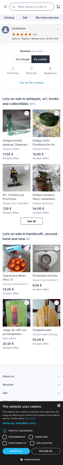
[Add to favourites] (58, 29)
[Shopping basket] (58, 7)
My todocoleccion (47, 17)
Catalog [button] (9, 17)
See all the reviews (32, 82)
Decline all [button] (46, 451)
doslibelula (18, 28)
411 (32, 104)
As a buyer (23, 59)
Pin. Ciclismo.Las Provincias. (13, 196)
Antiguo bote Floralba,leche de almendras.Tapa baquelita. (43, 142)
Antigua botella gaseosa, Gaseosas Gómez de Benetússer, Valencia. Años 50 (16, 142)
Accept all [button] (16, 451)
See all (31, 221)
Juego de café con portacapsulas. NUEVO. (15, 332)
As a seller (40, 59)
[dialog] (31, 433)
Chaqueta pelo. (42, 330)
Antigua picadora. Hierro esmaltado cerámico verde (44, 197)
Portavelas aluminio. (45, 275)
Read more (30, 418)
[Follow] (26, 113)
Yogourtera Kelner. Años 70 (14, 277)
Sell (25, 17)
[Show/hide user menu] (4, 6)
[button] (31, 423)
